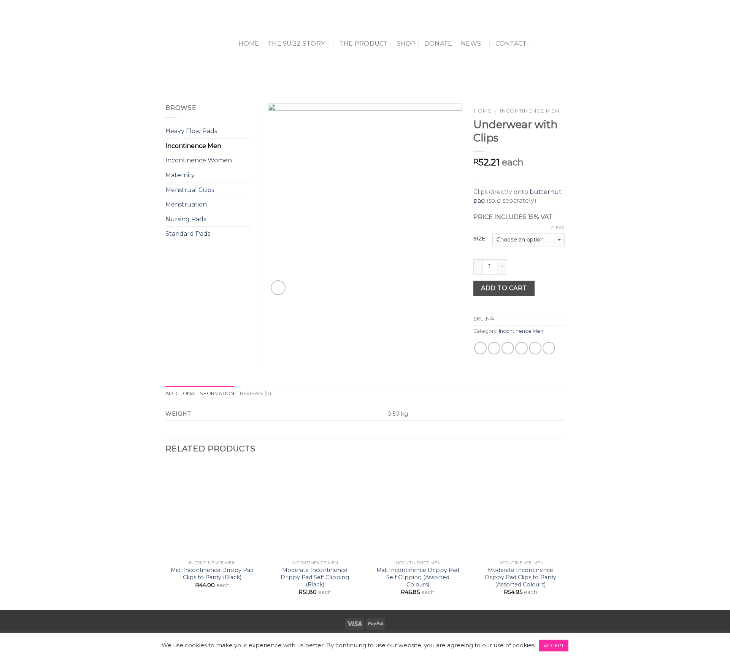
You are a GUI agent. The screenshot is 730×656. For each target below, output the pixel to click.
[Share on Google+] (535, 348)
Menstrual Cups (189, 190)
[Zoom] (278, 287)
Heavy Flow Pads (191, 131)
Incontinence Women (198, 160)
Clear (558, 227)
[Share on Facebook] (480, 348)
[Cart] (561, 43)
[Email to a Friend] (507, 348)
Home (248, 43)
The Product (363, 43)
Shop (406, 43)
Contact (511, 43)
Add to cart (504, 288)
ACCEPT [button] (554, 645)
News (471, 43)
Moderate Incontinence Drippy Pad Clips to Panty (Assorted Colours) (520, 577)
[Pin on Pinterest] (521, 348)
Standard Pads (187, 233)
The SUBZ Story (296, 43)
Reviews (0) (255, 393)
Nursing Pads (185, 219)
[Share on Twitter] (494, 348)
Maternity (180, 175)
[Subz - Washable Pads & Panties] (188, 44)
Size (479, 238)
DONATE (438, 43)
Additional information (200, 393)
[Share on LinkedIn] (549, 348)
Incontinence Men (529, 111)
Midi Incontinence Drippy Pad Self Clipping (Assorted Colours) (417, 577)
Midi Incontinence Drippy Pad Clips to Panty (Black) (212, 574)
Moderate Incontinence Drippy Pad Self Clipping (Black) (315, 577)
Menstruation (186, 204)
